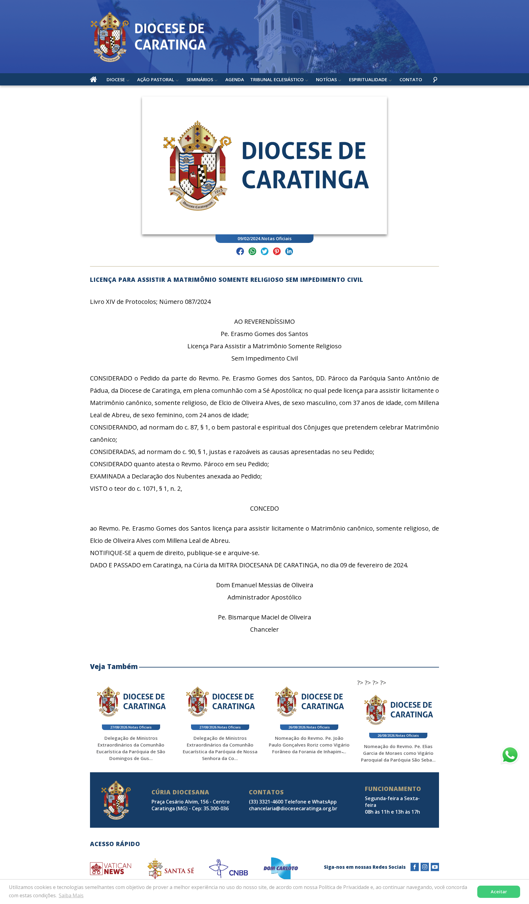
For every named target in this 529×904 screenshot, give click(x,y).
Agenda (234, 79)
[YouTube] (435, 867)
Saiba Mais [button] (71, 895)
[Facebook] (415, 867)
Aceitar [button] (499, 892)
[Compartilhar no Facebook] (240, 252)
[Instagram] (425, 867)
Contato (411, 79)
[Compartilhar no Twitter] (264, 252)
